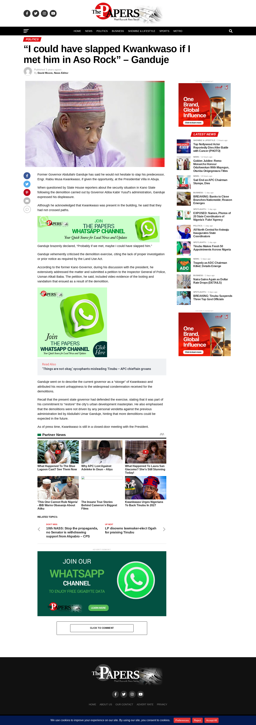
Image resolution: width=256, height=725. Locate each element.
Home (77, 31)
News (88, 31)
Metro (177, 31)
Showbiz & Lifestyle (141, 31)
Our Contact (124, 704)
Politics (102, 31)
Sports (164, 31)
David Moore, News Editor (53, 72)
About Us (106, 704)
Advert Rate (145, 704)
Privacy (162, 704)
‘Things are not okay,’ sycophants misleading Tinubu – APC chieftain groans (96, 369)
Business (118, 31)
